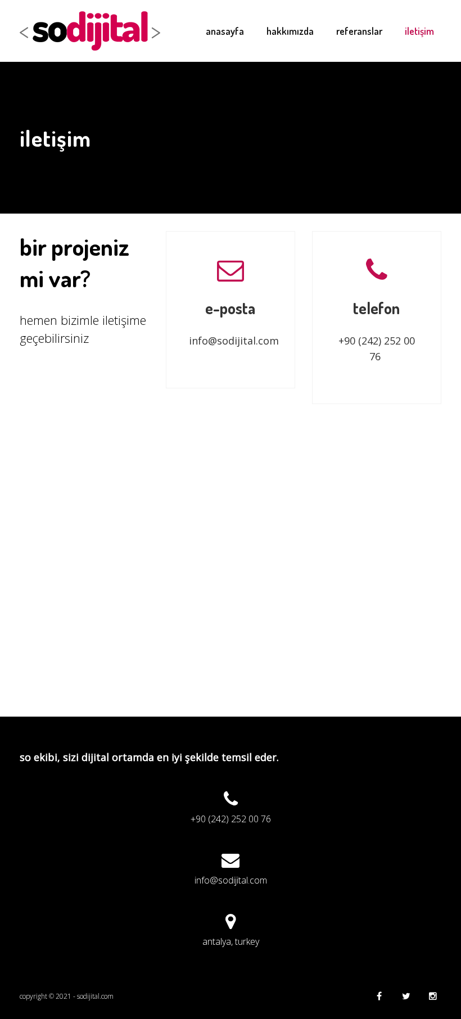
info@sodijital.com (234, 340)
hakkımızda (290, 31)
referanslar (359, 31)
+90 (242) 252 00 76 (231, 819)
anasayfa (225, 31)
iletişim (419, 31)
